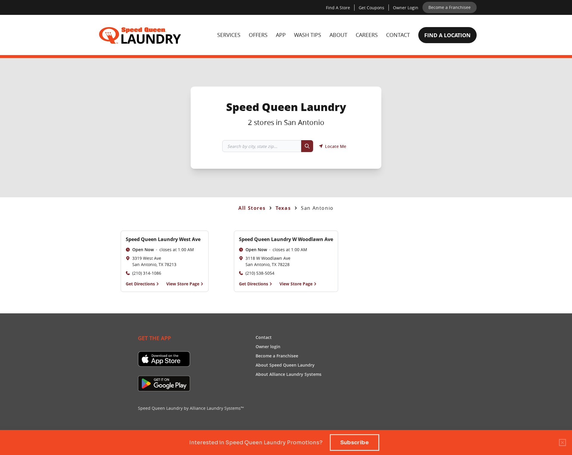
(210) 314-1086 (146, 273)
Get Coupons (371, 7)
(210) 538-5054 (259, 273)
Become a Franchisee (277, 356)
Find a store (338, 7)
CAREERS (367, 34)
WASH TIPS (307, 34)
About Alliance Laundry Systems (288, 374)
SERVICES (228, 34)
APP (281, 34)
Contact (264, 337)
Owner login (405, 7)
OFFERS (258, 34)
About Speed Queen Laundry (285, 365)
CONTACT (398, 34)
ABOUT (338, 34)
